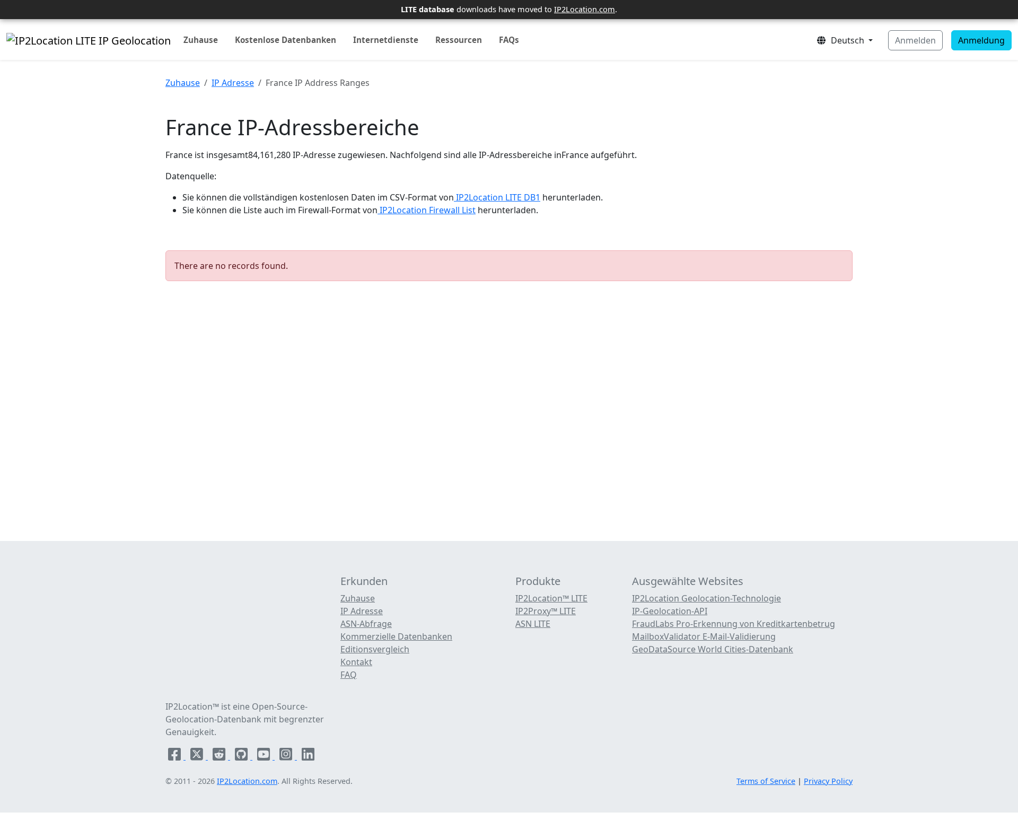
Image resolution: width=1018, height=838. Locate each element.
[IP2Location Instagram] (287, 756)
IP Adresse (233, 83)
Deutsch (846, 40)
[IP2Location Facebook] (175, 756)
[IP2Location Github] (242, 756)
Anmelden (915, 40)
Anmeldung (981, 40)
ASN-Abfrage (366, 624)
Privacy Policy (828, 781)
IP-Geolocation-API (669, 611)
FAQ (348, 674)
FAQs (509, 39)
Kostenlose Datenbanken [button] (285, 39)
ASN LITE (532, 624)
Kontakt (356, 662)
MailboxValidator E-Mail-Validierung (704, 636)
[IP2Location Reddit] (220, 756)
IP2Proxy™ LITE (545, 611)
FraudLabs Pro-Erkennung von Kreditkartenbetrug (733, 624)
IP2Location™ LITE (551, 598)
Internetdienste (385, 39)
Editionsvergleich (374, 649)
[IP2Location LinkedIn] (308, 756)
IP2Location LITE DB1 (497, 197)
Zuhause (200, 39)
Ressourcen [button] (458, 39)
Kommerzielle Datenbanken (396, 636)
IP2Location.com (584, 9)
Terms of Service (765, 781)
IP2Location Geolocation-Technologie (706, 598)
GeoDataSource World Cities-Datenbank (712, 649)
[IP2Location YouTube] (264, 756)
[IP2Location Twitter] (198, 756)
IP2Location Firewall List (427, 210)
